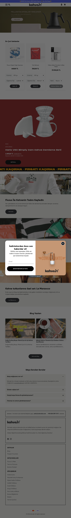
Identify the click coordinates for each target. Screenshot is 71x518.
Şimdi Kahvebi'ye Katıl (20, 269)
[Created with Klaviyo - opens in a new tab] (35, 276)
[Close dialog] (62, 243)
